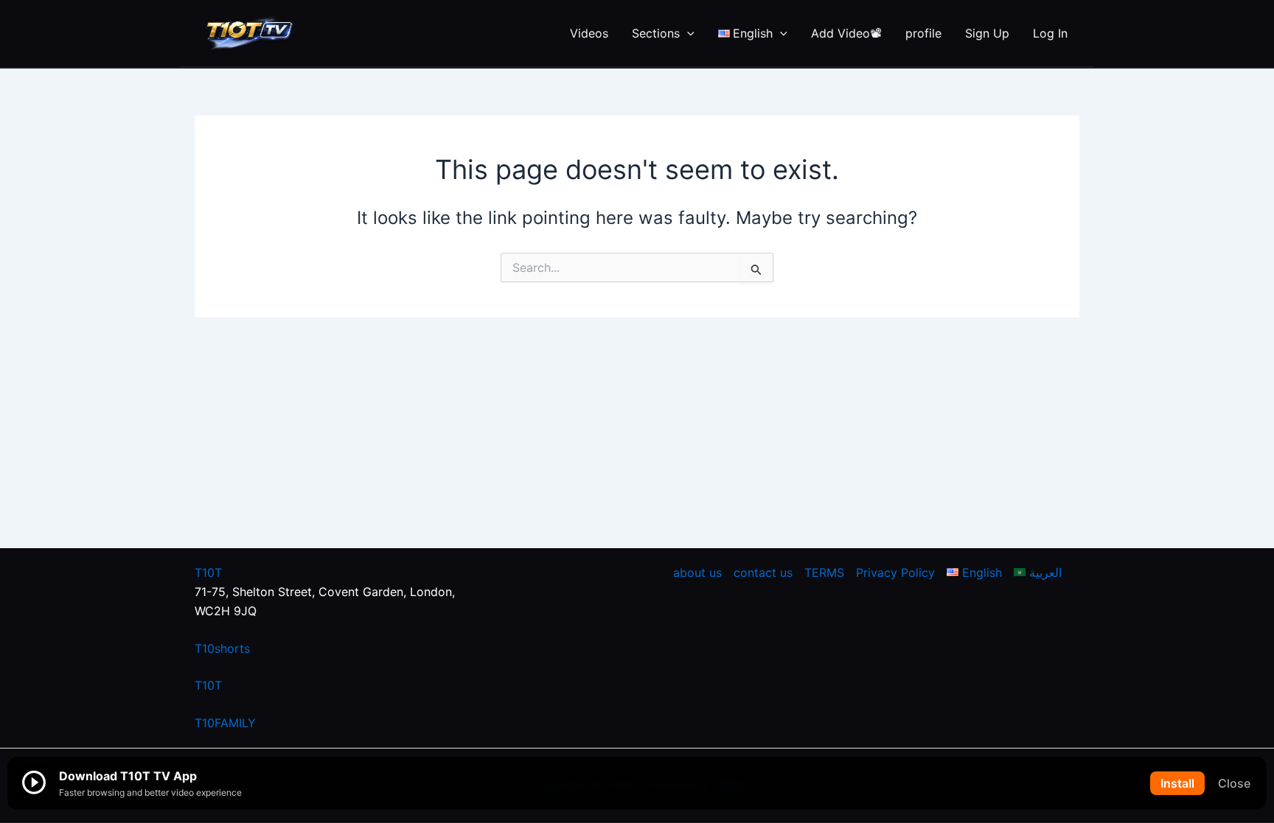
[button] (687, 33)
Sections (656, 33)
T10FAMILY (225, 722)
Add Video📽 (846, 33)
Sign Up (987, 33)
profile (923, 33)
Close (1234, 783)
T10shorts (222, 648)
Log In (1050, 33)
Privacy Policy (895, 572)
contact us (763, 572)
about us (697, 572)
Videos (589, 33)
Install (1177, 783)
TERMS (824, 572)
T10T (208, 572)
